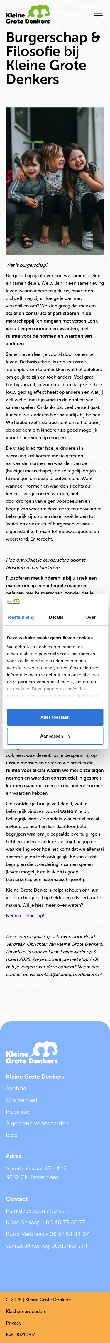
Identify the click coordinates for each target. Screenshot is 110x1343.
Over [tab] (90, 617)
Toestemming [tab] (21, 617)
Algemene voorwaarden (37, 1123)
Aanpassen (51, 736)
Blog (12, 1134)
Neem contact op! (25, 915)
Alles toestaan (55, 717)
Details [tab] (56, 617)
